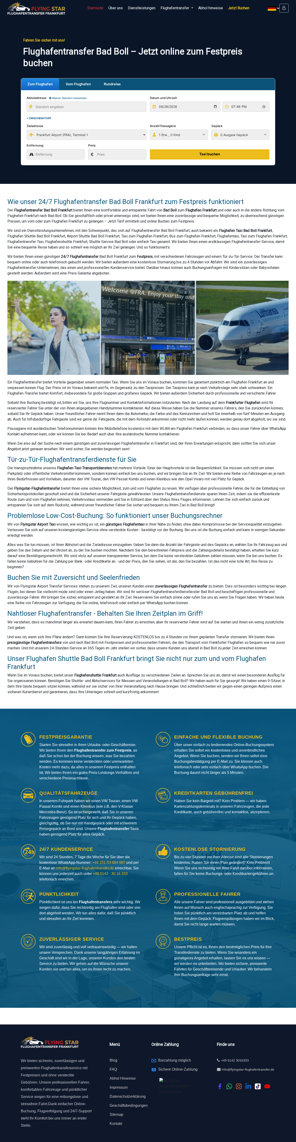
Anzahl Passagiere (163, 126)
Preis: (92, 145)
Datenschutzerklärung (128, 1096)
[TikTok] (258, 1086)
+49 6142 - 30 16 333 (110, 874)
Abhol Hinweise (123, 1078)
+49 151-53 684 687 (108, 862)
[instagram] (239, 1086)
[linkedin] (248, 1086)
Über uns (115, 8)
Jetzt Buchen (238, 8)
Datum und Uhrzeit (163, 98)
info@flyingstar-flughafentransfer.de (85, 868)
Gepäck (216, 126)
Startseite (95, 8)
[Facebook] (220, 1086)
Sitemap (116, 1114)
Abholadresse (57, 98)
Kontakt (116, 1124)
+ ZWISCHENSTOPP (39, 118)
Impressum (119, 1087)
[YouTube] (267, 1086)
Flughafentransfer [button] (175, 8)
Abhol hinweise (210, 8)
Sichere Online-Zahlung (177, 1069)
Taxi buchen (209, 154)
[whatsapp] (229, 1086)
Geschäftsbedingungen (129, 1105)
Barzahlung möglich (174, 1060)
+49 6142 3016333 (235, 1060)
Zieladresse (35, 126)
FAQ (113, 1069)
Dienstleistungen (141, 8)
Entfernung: (35, 145)
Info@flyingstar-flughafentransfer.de (248, 1069)
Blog (113, 1060)
